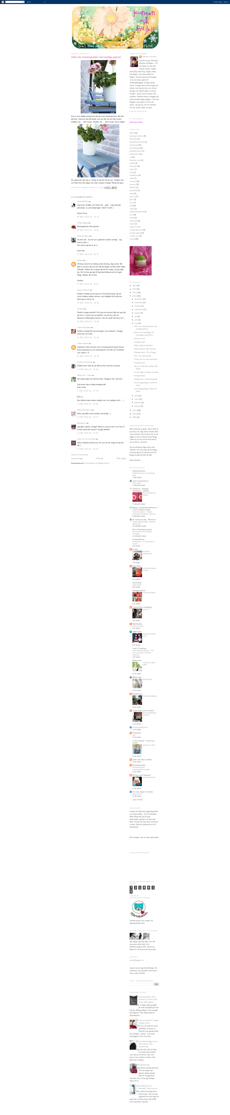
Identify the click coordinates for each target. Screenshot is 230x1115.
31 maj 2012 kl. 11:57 (88, 284)
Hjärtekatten (137, 624)
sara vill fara (137, 800)
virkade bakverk (136, 230)
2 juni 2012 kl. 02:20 (87, 404)
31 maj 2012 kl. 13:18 (88, 303)
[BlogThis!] (108, 187)
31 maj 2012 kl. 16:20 (88, 356)
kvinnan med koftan (84, 362)
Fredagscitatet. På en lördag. (145, 352)
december (139, 299)
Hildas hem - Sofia (84, 375)
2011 (134, 410)
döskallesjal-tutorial (137, 142)
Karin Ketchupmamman (142, 529)
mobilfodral (134, 175)
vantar (132, 224)
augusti (138, 313)
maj (136, 323)
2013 (134, 293)
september (139, 309)
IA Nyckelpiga (82, 223)
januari (137, 406)
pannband (133, 190)
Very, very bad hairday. (142, 356)
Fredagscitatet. (139, 342)
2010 (134, 414)
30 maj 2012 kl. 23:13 (88, 217)
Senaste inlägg (77, 458)
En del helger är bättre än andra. (146, 372)
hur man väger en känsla (142, 792)
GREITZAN (136, 632)
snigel (132, 209)
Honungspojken (138, 765)
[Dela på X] (110, 187)
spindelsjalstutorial (137, 212)
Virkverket (136, 733)
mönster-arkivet (138, 590)
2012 (134, 296)
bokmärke (133, 139)
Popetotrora (137, 694)
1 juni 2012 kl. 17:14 (87, 391)
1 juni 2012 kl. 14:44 (87, 369)
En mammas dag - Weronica (144, 520)
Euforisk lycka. (139, 339)
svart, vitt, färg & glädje (142, 760)
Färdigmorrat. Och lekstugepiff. (146, 379)
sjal (131, 206)
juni (136, 320)
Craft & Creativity (139, 648)
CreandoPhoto (82, 201)
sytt (131, 215)
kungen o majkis (149, 56)
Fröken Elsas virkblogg (142, 607)
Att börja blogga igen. (140, 727)
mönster (133, 181)
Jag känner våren (149, 745)
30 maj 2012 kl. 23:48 (88, 230)
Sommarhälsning (149, 777)
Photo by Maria (83, 236)
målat (132, 178)
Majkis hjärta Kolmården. (143, 345)
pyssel (132, 197)
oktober (138, 306)
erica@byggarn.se (137, 960)
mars (137, 399)
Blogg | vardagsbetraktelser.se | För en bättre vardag (144, 509)
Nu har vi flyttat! (137, 626)
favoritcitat (134, 145)
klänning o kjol (135, 160)
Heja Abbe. (136, 566)
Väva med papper (149, 593)
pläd (131, 194)
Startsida (99, 458)
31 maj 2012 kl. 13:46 (88, 321)
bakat (132, 133)
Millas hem (136, 677)
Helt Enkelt (136, 583)
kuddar (132, 163)
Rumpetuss (81, 423)
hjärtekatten (134, 154)
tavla (131, 218)
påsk (131, 200)
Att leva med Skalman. (141, 775)
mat (131, 172)
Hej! (133, 735)
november (139, 303)
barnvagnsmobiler (136, 136)
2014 (134, 289)
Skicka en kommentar (79, 455)
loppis (132, 169)
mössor (132, 184)
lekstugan (133, 166)
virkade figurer (135, 233)
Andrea (80, 260)
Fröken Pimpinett (83, 327)
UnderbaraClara (138, 471)
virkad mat (134, 227)
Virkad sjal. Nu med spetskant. (146, 359)
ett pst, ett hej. (137, 794)
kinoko (135, 549)
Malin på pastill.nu (84, 410)
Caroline (80, 309)
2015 (134, 286)
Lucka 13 (146, 609)
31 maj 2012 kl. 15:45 (88, 337)
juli (136, 316)
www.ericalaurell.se (140, 481)
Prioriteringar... (148, 679)
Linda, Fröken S (83, 290)
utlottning (133, 221)
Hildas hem (137, 660)
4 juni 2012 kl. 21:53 (87, 433)
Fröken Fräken (82, 343)
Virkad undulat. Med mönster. (145, 349)
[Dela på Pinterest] (115, 187)
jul (130, 157)
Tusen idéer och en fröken (143, 711)
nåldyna (133, 187)
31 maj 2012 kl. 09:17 (88, 254)
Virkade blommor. (143, 1065)
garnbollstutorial (136, 151)
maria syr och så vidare (86, 439)
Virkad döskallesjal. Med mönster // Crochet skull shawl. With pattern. (147, 999)
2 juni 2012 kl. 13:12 (87, 417)
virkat (132, 239)
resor (132, 203)
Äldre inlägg (121, 458)
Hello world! (136, 483)
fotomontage (134, 148)
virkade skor (134, 236)
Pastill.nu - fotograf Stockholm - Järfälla (140, 490)
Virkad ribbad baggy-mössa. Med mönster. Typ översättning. (147, 1044)
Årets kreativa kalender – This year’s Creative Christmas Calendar (143, 653)
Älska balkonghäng (150, 696)
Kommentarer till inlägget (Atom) (96, 463)
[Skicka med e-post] (105, 187)
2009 (134, 417)
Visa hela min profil (138, 111)
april (136, 396)
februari (138, 403)
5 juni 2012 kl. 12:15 (87, 449)
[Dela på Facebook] (113, 187)
